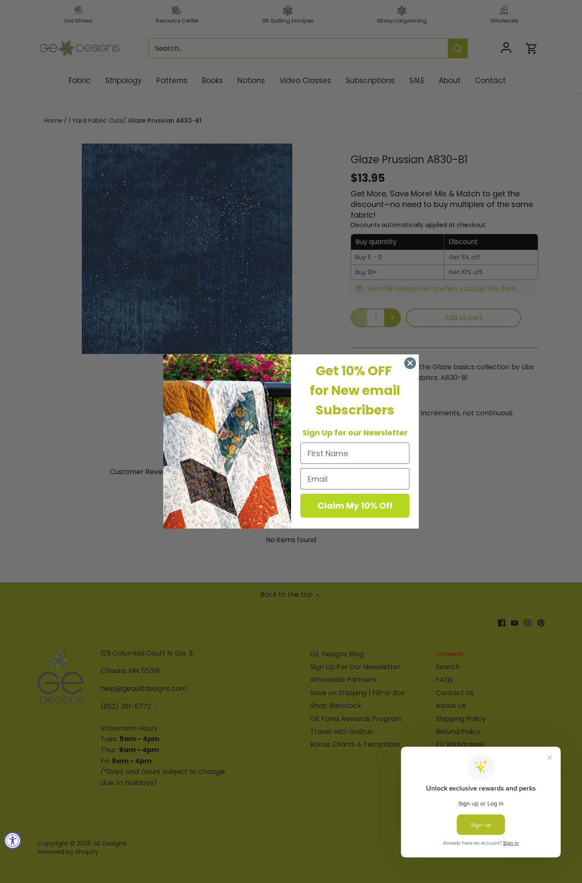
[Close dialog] (410, 363)
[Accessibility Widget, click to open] (12, 840)
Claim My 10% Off (355, 506)
